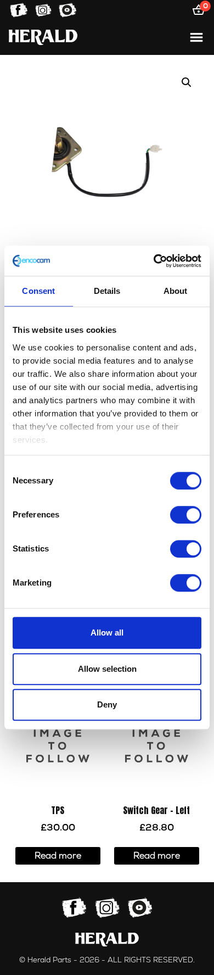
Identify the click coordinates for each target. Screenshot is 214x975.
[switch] (185, 514)
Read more (58, 855)
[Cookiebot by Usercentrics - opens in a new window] (153, 261)
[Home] (43, 37)
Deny (107, 704)
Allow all (107, 632)
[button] (186, 82)
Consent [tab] (38, 291)
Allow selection (107, 668)
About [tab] (176, 291)
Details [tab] (107, 291)
